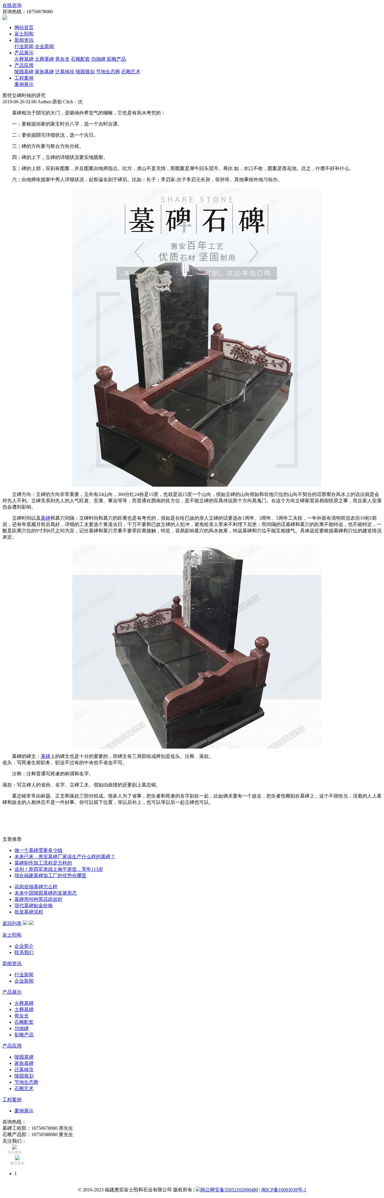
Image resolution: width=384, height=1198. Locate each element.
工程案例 (24, 78)
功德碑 (98, 59)
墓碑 (45, 518)
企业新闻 (44, 46)
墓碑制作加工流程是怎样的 (43, 862)
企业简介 (24, 946)
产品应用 (24, 65)
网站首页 (24, 27)
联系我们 (24, 952)
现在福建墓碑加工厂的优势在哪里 (50, 875)
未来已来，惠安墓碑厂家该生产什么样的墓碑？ (64, 856)
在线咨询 (12, 5)
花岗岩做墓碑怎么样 (36, 886)
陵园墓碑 (24, 71)
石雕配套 (80, 59)
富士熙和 (24, 33)
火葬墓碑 (24, 59)
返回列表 (12, 923)
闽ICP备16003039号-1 (283, 1189)
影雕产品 (116, 59)
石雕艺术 (130, 71)
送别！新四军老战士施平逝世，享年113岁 (58, 869)
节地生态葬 (108, 71)
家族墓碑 (44, 71)
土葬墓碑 (44, 59)
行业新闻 (24, 46)
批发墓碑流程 (28, 911)
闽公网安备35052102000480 (229, 1189)
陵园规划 (85, 71)
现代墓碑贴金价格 (33, 905)
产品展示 (24, 52)
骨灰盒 (62, 59)
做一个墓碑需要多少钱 (38, 850)
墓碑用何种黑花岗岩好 (38, 899)
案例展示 (24, 84)
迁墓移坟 (64, 71)
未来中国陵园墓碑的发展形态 (45, 892)
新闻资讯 (24, 40)
